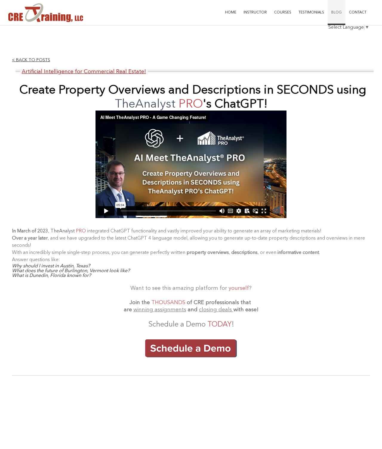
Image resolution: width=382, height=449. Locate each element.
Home (230, 12)
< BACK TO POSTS (31, 60)
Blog (336, 12)
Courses (282, 12)
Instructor (255, 12)
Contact (357, 12)
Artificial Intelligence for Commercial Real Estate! (84, 71)
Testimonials (311, 12)
